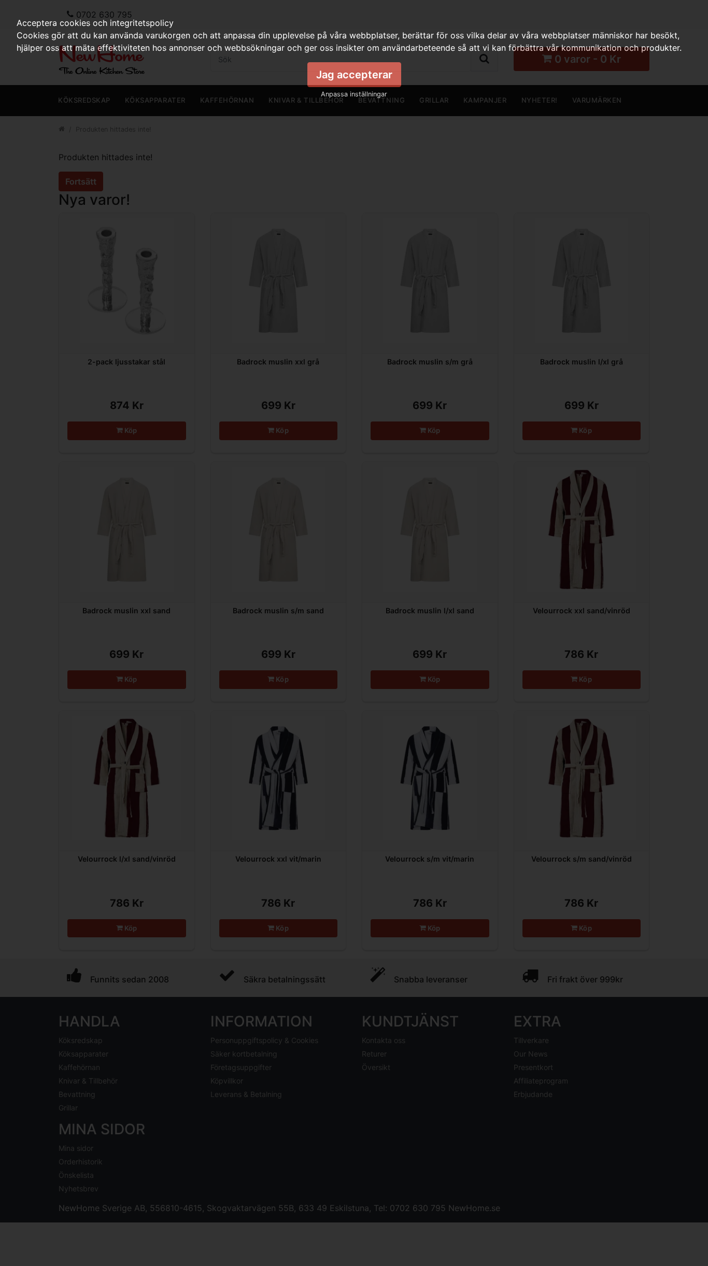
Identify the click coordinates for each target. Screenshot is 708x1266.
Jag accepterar (354, 74)
